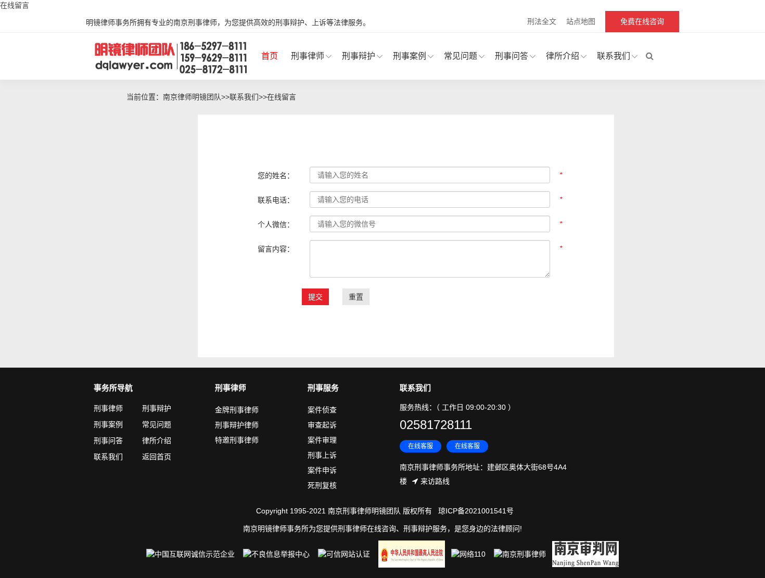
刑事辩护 (358, 56)
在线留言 (281, 97)
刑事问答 (511, 56)
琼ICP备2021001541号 (476, 511)
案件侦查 (322, 410)
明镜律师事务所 (172, 56)
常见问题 (460, 56)
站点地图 (580, 21)
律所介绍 (562, 56)
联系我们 (613, 56)
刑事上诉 (322, 455)
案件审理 (322, 440)
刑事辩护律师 (237, 425)
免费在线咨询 (642, 21)
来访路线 (435, 481)
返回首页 (156, 457)
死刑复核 (322, 485)
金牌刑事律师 (237, 410)
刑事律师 (307, 56)
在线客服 (420, 446)
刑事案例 (409, 56)
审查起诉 (322, 425)
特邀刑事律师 (237, 440)
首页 (269, 56)
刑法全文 (541, 21)
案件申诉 (322, 470)
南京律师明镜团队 (192, 97)
